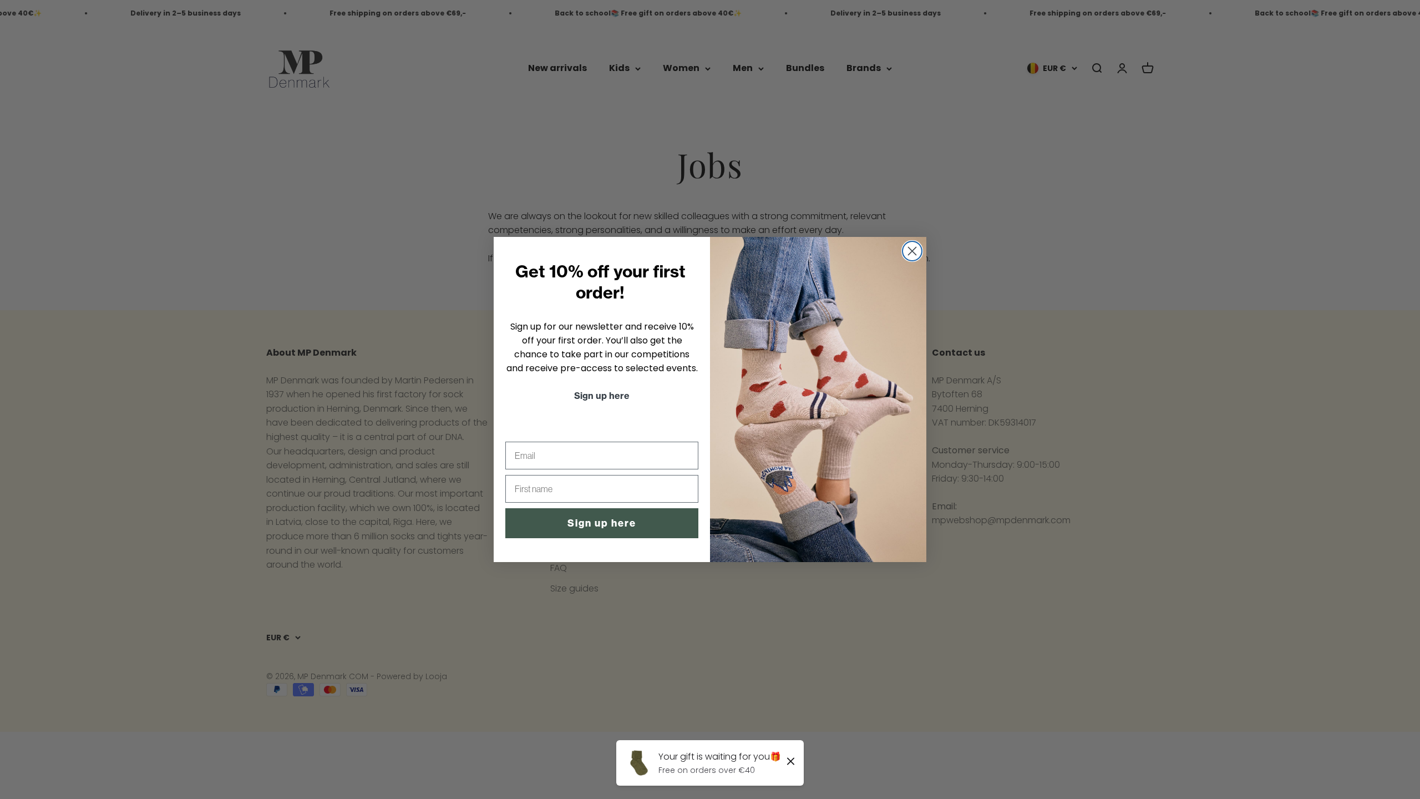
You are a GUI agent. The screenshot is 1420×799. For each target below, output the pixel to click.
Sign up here (601, 523)
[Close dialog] (912, 251)
